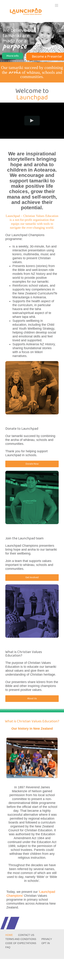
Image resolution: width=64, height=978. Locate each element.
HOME (9, 935)
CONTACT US (26, 935)
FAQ (7, 947)
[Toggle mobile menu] (57, 5)
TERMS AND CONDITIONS (20, 939)
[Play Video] (32, 120)
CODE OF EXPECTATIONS (20, 943)
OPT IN (45, 943)
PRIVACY (46, 939)
